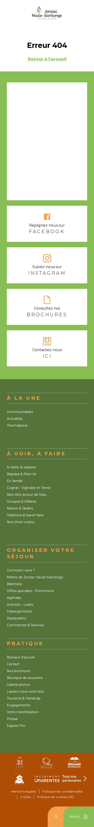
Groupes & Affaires (21, 501)
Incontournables (20, 412)
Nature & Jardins (20, 508)
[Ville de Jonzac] (74, 764)
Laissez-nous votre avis (25, 691)
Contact (13, 664)
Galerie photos (18, 685)
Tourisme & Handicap (24, 698)
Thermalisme (17, 425)
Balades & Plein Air (22, 474)
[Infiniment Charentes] (47, 780)
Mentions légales (23, 791)
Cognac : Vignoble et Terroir (29, 488)
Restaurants (16, 618)
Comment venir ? (21, 570)
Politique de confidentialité (62, 791)
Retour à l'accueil (47, 59)
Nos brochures (18, 671)
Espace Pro (16, 726)
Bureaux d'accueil (21, 657)
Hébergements (19, 611)
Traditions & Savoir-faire (25, 515)
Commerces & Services (25, 625)
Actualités (15, 419)
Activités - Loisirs (20, 605)
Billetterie (14, 584)
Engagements (18, 705)
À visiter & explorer (21, 467)
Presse (12, 719)
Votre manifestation (23, 712)
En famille (15, 481)
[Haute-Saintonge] (19, 780)
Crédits (25, 797)
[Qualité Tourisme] (47, 764)
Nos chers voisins (20, 522)
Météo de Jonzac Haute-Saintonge (35, 577)
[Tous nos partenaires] (74, 780)
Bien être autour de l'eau (26, 495)
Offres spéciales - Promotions (30, 591)
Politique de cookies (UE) (55, 797)
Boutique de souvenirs (25, 678)
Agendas (14, 598)
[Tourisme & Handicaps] (19, 764)
